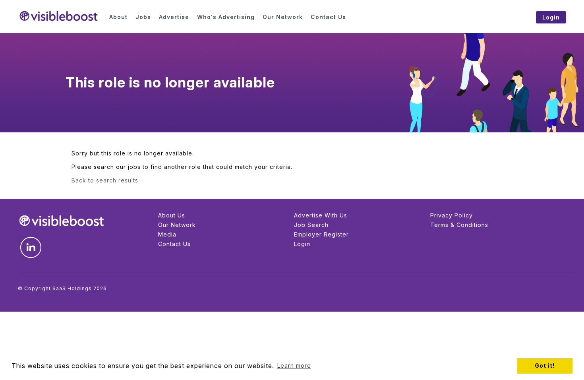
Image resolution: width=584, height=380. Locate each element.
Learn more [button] (294, 365)
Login (302, 243)
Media (167, 234)
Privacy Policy (451, 215)
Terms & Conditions (459, 224)
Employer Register (321, 234)
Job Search (311, 224)
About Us (171, 215)
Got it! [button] (545, 365)
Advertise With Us (320, 215)
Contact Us (174, 243)
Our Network (177, 224)
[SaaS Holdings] (58, 16)
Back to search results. (106, 180)
